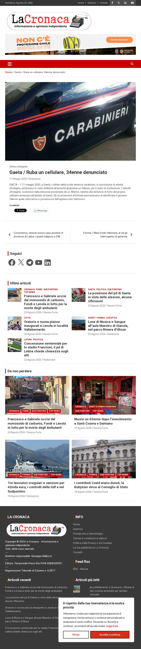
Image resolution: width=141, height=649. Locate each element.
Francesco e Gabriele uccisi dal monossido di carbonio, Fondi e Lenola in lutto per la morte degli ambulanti (45, 302)
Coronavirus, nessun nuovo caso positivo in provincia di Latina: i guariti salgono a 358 (38, 234)
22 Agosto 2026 (96, 305)
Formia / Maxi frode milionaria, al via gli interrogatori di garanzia (105, 234)
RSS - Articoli (80, 569)
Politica (101, 289)
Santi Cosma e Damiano (102, 406)
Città (27, 318)
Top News (29, 292)
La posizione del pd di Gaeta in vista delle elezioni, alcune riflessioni (110, 297)
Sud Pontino (51, 289)
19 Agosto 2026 (82, 428)
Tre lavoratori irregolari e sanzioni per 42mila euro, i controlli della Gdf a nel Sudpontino (36, 487)
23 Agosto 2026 (32, 312)
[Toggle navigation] (9, 64)
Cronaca (29, 289)
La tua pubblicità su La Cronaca (91, 547)
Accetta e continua (110, 634)
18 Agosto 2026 (16, 496)
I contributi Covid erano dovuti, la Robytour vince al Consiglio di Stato (101, 485)
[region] (96, 620)
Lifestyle (111, 318)
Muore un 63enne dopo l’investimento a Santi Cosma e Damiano (103, 421)
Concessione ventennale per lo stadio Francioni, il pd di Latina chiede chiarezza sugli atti (46, 349)
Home (81, 3)
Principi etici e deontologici (88, 533)
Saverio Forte (50, 312)
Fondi (39, 289)
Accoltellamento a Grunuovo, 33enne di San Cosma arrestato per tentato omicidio (112, 591)
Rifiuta (75, 634)
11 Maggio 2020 (18, 178)
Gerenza (92, 3)
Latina (28, 339)
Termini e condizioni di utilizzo (90, 538)
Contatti (104, 3)
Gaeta (91, 289)
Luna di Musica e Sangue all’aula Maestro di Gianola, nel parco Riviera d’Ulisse (108, 326)
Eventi (91, 318)
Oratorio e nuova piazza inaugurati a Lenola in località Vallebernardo (46, 326)
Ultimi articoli (20, 283)
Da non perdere (20, 371)
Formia (101, 318)
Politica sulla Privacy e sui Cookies (92, 543)
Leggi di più (112, 626)
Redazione (35, 178)
